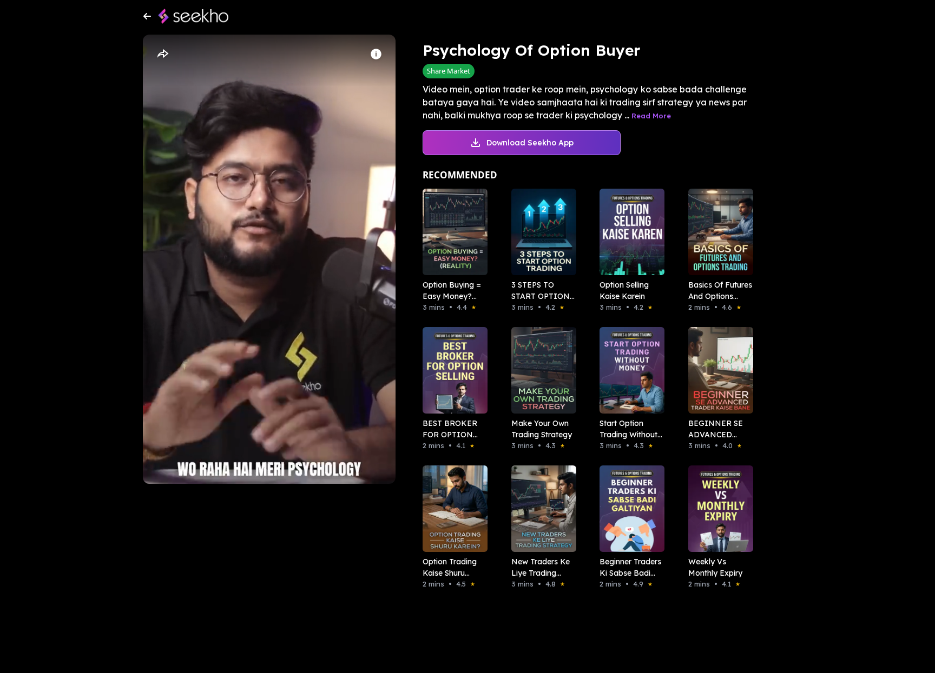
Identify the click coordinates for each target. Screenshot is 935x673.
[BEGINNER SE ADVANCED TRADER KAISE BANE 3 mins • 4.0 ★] (717, 370)
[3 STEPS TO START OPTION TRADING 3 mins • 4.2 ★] (540, 232)
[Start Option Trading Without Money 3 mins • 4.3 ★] (629, 370)
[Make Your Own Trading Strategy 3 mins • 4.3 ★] (540, 370)
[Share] (162, 54)
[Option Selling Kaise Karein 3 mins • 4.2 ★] (629, 232)
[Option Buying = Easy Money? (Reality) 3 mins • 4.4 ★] (452, 232)
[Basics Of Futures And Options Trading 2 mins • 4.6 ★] (717, 232)
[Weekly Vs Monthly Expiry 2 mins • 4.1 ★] (717, 508)
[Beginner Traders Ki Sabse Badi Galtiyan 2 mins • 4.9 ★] (629, 508)
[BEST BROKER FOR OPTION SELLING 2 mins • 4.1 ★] (452, 370)
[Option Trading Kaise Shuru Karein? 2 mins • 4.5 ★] (452, 508)
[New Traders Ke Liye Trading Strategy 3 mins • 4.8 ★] (540, 508)
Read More (651, 115)
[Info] (376, 54)
